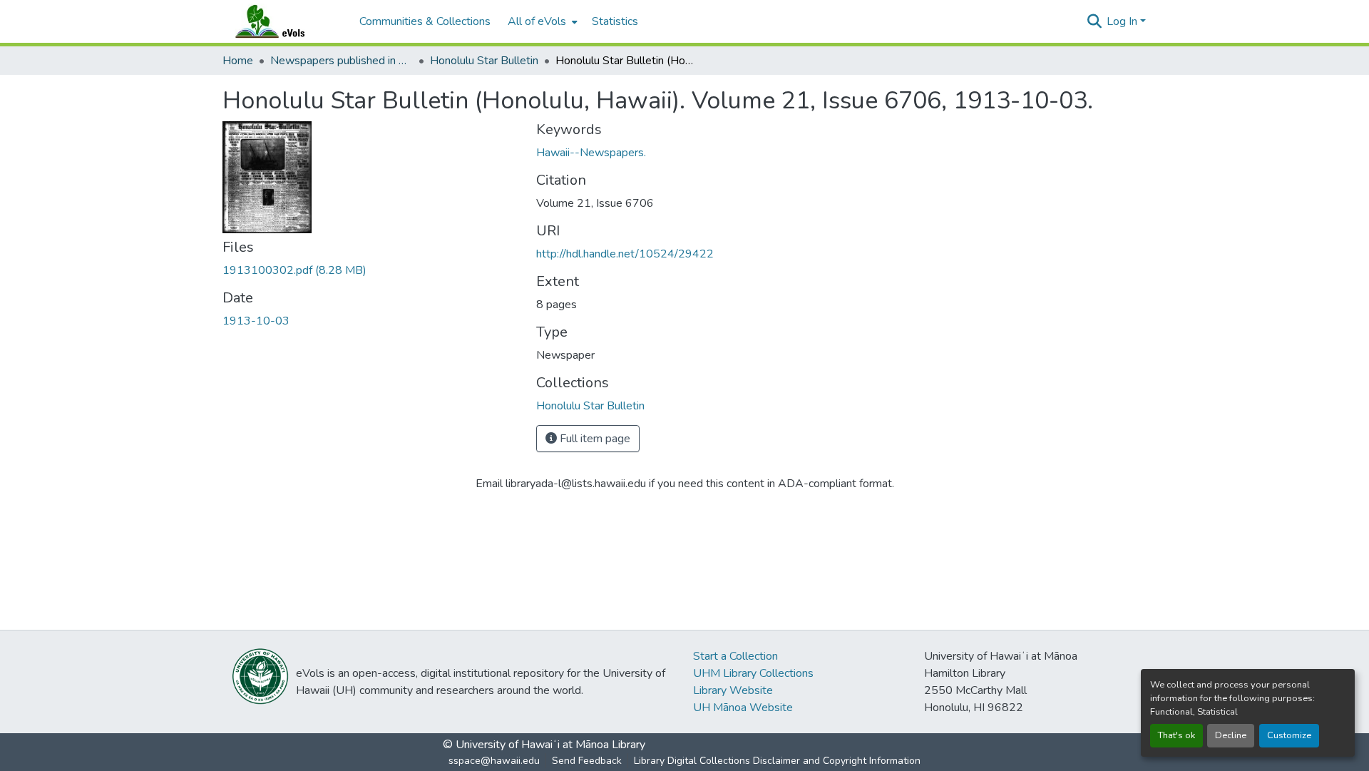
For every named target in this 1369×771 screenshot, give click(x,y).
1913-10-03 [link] (255, 321)
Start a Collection (735, 656)
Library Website (733, 690)
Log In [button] (1123, 21)
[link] (370, 270)
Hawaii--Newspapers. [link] (591, 152)
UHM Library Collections (753, 673)
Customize (1289, 735)
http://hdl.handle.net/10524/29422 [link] (625, 254)
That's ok (1176, 735)
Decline (1230, 735)
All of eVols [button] (537, 21)
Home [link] (237, 60)
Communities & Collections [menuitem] (425, 21)
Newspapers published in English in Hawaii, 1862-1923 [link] (341, 60)
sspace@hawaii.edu (494, 760)
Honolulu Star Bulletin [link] (484, 60)
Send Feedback (587, 760)
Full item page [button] (593, 438)
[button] (283, 21)
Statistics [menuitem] (615, 21)
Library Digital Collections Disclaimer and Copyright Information (777, 760)
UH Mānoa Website (743, 707)
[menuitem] (541, 21)
